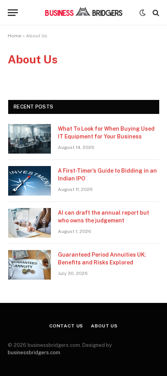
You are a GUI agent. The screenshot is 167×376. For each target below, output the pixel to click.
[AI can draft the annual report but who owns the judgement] (29, 223)
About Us (104, 326)
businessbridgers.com (34, 352)
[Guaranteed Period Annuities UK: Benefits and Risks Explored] (29, 265)
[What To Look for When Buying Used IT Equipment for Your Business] (29, 139)
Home (14, 35)
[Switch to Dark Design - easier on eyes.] (142, 12)
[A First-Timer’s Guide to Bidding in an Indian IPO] (29, 181)
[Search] (155, 12)
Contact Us (66, 326)
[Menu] (13, 12)
